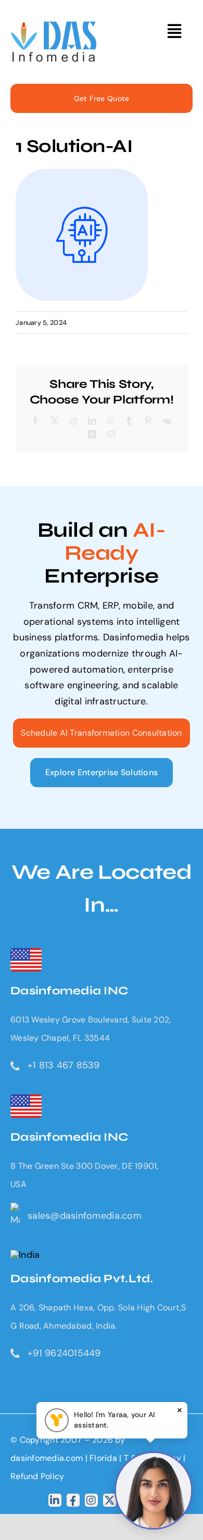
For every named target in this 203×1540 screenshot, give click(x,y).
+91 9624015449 (64, 1353)
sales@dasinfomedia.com (85, 1215)
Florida (103, 1458)
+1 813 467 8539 (63, 1065)
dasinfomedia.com (46, 1458)
